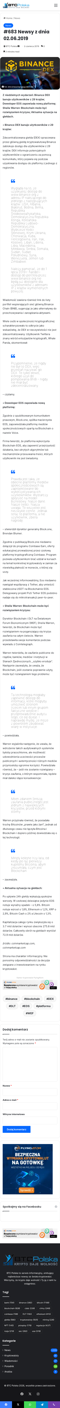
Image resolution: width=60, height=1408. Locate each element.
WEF (31, 1013)
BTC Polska (11, 46)
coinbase (11, 1314)
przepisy (25, 1325)
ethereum (43, 1314)
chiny (45, 1308)
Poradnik (9, 1366)
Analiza (8, 1371)
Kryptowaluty (11, 1355)
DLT (13, 1006)
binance (12, 998)
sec (23, 1331)
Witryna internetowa (14, 1114)
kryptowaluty (29, 1319)
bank (9, 1302)
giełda (10, 1319)
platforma (44, 1006)
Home (9, 18)
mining (48, 1319)
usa (36, 1331)
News (17, 18)
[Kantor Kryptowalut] (30, 1233)
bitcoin (43, 1302)
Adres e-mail (10, 1100)
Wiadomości (11, 1361)
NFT (9, 1325)
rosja (9, 1331)
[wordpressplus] (15, 5)
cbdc (30, 1308)
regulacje (43, 1325)
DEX (51, 998)
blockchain (33, 998)
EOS (27, 1006)
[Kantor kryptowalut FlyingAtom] (30, 984)
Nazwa (7, 1085)
